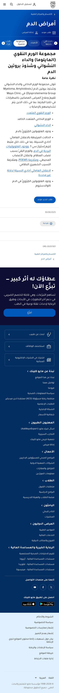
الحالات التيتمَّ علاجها (49, 43)
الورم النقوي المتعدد (38, 113)
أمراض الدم (41, 24)
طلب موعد (46, 33)
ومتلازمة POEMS (28, 160)
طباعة (46, 223)
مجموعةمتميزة (20, 43)
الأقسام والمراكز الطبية (41, 14)
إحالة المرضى (27, 33)
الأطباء (34, 43)
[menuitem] (49, 43)
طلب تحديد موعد (44, 200)
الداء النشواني (42, 125)
